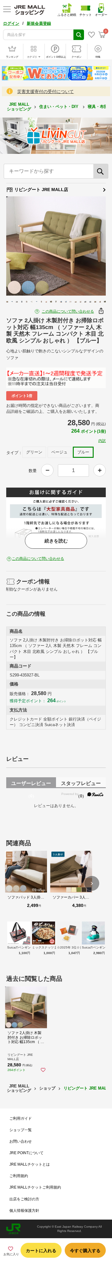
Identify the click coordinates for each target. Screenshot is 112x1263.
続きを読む (56, 540)
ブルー (83, 452)
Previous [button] (19, 246)
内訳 (102, 441)
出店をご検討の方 (24, 1199)
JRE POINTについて (26, 1153)
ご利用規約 (18, 1176)
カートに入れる (41, 1250)
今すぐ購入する (85, 1250)
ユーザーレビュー (31, 784)
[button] (92, 883)
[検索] (100, 171)
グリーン (34, 452)
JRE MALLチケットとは (29, 1164)
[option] (56, 246)
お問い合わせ (20, 1141)
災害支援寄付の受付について (45, 91)
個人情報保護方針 (24, 1210)
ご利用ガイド (20, 1118)
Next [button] (92, 246)
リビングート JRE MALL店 (40, 189)
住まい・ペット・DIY (59, 106)
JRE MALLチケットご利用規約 (35, 1187)
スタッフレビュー (81, 784)
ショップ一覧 (20, 1130)
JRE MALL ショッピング (19, 106)
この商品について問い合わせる (68, 311)
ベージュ (59, 452)
